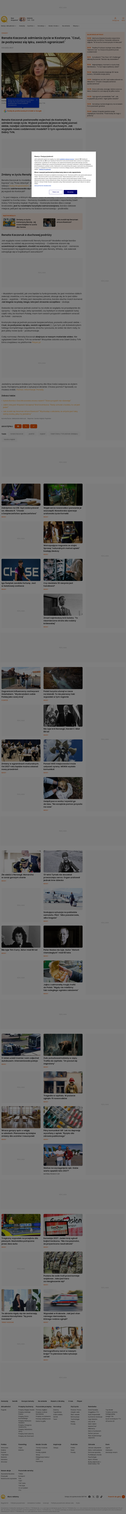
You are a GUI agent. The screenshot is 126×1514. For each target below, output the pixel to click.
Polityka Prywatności (45, 169)
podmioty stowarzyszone (67, 159)
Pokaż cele (56, 192)
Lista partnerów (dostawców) (42, 185)
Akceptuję (70, 192)
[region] (63, 174)
